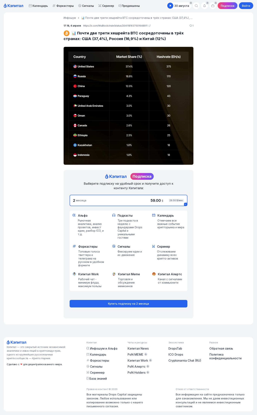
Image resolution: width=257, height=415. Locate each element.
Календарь (40, 5)
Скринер (108, 5)
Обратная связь (221, 348)
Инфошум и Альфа (103, 348)
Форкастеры (65, 5)
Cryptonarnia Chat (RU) (184, 360)
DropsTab (175, 348)
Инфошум (70, 17)
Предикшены (131, 5)
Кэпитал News (138, 348)
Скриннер (97, 372)
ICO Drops (175, 354)
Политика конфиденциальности (225, 356)
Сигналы (88, 5)
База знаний (98, 378)
